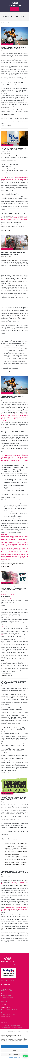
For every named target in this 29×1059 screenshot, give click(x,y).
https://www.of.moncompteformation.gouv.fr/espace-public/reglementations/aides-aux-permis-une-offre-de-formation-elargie (13, 565)
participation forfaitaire (10, 113)
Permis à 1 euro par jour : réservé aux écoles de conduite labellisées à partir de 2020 (14, 798)
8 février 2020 (5, 686)
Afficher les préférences (14, 1054)
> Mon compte (4, 1001)
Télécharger (3, 675)
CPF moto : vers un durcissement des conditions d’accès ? (13, 253)
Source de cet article (5, 944)
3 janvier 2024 (5, 400)
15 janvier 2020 (5, 876)
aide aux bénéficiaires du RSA (10, 902)
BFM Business (8, 125)
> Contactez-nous (5, 1000)
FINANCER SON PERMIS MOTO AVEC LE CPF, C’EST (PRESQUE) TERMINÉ (13, 48)
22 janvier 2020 (5, 802)
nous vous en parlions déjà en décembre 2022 (17, 348)
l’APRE (10, 880)
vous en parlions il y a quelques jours (12, 155)
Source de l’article (5, 772)
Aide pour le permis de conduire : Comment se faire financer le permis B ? (14, 873)
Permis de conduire (7, 43)
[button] (27, 1032)
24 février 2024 (5, 153)
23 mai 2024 (5, 51)
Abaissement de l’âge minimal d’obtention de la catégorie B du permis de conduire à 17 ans (13, 588)
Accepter (14, 1046)
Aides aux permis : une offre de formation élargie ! (12, 397)
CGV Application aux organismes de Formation (12, 1027)
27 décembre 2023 (6, 591)
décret (5, 114)
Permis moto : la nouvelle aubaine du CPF (15, 281)
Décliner (14, 1050)
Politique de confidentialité (14, 1057)
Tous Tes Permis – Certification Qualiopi (11, 1025)
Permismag (7, 230)
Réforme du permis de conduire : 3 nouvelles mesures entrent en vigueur (13, 682)
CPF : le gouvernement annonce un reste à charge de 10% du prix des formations (14, 150)
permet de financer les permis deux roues (12, 260)
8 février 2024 (5, 256)
